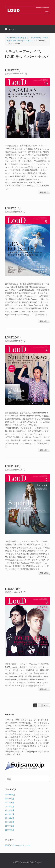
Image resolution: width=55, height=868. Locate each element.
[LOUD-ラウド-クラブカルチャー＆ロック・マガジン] (27, 10)
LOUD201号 (13, 208)
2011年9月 (9, 798)
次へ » (46, 705)
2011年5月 (9, 814)
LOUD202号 (13, 70)
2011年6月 (9, 810)
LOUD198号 (13, 589)
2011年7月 (9, 806)
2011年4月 (9, 818)
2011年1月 (9, 829)
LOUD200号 (13, 337)
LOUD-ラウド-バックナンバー (17, 845)
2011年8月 (9, 802)
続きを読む (44, 192)
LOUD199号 (13, 466)
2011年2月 (9, 825)
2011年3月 (9, 822)
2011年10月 (10, 794)
